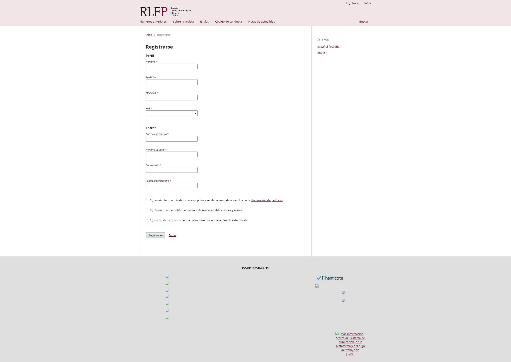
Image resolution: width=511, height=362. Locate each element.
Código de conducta (228, 21)
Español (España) (329, 47)
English (322, 53)
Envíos (204, 21)
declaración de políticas (267, 200)
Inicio (149, 35)
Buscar (363, 21)
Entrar (367, 3)
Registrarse (352, 3)
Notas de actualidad (261, 21)
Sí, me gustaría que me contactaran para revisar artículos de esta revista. (198, 220)
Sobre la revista (183, 21)
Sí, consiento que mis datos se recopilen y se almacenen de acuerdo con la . (216, 200)
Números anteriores (153, 21)
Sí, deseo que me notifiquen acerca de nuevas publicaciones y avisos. (196, 210)
